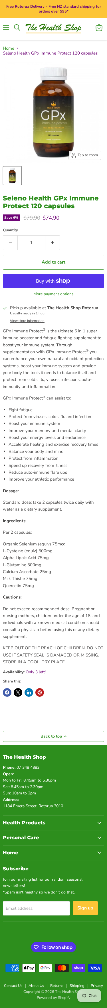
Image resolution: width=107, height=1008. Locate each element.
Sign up (85, 908)
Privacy (97, 985)
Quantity (10, 230)
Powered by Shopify (53, 997)
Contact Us (13, 985)
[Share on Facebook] (7, 692)
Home (8, 48)
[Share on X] (18, 692)
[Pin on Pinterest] (39, 692)
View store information (27, 321)
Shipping (77, 985)
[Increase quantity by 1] (52, 242)
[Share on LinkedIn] (29, 692)
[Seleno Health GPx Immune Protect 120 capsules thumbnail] (12, 175)
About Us (36, 985)
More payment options (53, 294)
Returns (56, 985)
